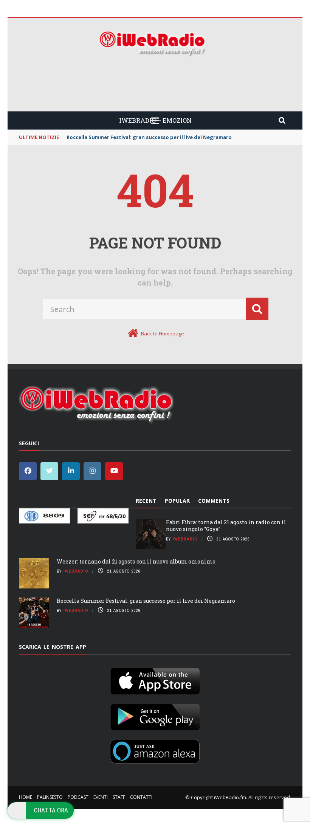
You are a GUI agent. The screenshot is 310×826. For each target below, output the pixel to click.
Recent (146, 500)
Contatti (141, 797)
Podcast (78, 797)
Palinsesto (50, 797)
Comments (213, 500)
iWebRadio (185, 539)
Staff (119, 797)
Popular (177, 500)
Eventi (100, 797)
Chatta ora (51, 810)
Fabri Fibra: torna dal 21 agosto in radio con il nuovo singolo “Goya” (226, 526)
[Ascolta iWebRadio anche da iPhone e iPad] (155, 679)
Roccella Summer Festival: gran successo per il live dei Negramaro (146, 600)
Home (25, 797)
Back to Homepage (162, 333)
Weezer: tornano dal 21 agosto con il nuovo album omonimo (136, 561)
